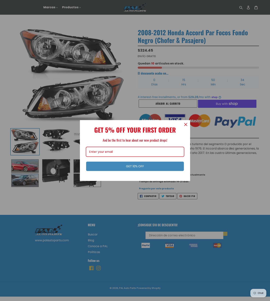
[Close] (185, 124)
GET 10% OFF (135, 166)
